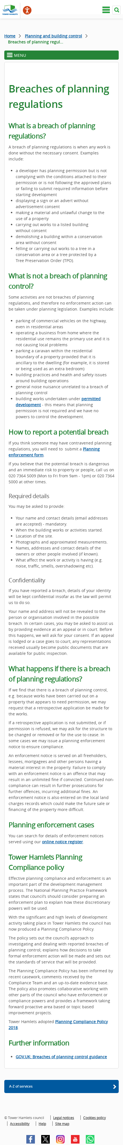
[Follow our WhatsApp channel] (90, 1139)
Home (9, 36)
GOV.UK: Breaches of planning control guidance (61, 1056)
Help (42, 1123)
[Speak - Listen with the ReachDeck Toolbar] (27, 10)
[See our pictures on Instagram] (60, 1139)
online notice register (62, 841)
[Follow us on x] (45, 1139)
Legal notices (63, 1117)
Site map (62, 1123)
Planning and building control (53, 36)
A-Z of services (21, 1086)
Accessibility (19, 1123)
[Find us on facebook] (30, 1139)
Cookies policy (94, 1117)
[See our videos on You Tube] (75, 1139)
